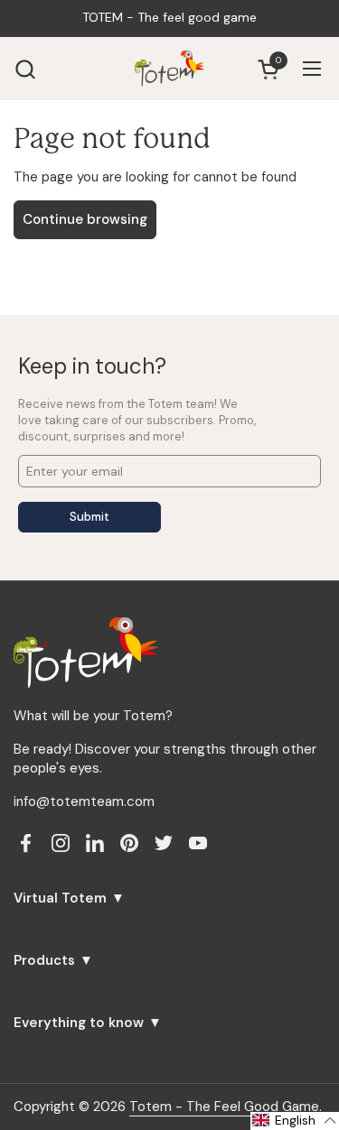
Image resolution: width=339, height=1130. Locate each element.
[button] (25, 69)
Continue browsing (85, 219)
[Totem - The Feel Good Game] (170, 69)
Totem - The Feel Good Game (224, 1107)
